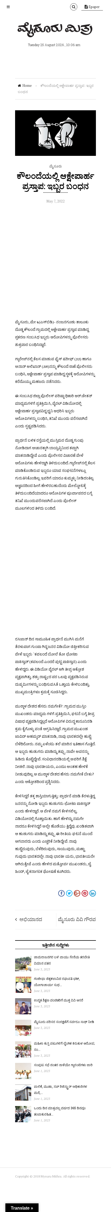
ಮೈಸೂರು (55, 166)
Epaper (94, 6)
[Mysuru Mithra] (55, 31)
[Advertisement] (55, 262)
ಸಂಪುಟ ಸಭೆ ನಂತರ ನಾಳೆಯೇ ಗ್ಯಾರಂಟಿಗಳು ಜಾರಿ (63, 1065)
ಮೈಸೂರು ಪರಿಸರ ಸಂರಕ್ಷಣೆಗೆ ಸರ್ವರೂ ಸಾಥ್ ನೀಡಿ (64, 1021)
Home (27, 85)
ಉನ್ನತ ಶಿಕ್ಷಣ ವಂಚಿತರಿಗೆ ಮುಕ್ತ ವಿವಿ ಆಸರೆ (58, 1000)
